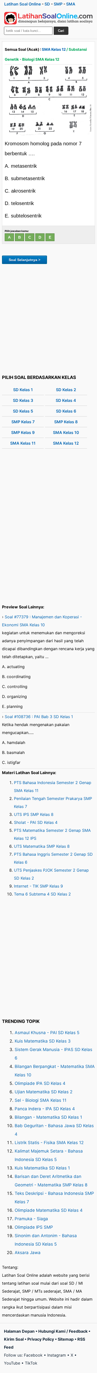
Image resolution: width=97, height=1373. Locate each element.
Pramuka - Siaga (31, 1218)
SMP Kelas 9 (23, 432)
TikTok (31, 1363)
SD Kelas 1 (23, 389)
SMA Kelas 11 (23, 443)
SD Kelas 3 (23, 400)
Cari (61, 31)
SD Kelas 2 (66, 389)
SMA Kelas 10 (66, 432)
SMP (58, 3)
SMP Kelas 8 (66, 421)
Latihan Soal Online (22, 3)
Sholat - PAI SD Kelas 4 (35, 822)
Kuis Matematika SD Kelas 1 (42, 1167)
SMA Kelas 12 (54, 49)
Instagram (56, 1355)
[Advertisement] (48, 318)
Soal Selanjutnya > (24, 260)
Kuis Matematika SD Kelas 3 (43, 1041)
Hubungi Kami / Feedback (63, 1331)
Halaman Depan (19, 1331)
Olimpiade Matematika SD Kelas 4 (49, 1210)
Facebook (33, 1355)
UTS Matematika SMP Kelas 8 (42, 846)
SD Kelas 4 (66, 400)
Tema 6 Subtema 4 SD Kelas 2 (42, 894)
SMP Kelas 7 (23, 421)
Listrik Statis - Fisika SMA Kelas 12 (49, 1142)
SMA (70, 3)
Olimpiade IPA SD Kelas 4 (40, 1083)
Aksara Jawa (28, 1252)
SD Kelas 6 (66, 411)
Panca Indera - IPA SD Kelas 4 (45, 1108)
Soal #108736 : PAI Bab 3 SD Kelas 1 (39, 716)
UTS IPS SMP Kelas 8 (33, 814)
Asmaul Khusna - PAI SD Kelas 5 (47, 1032)
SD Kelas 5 (23, 411)
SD (47, 3)
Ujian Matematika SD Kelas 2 (43, 1091)
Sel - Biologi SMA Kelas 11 (40, 1100)
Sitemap (66, 1339)
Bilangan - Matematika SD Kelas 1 (48, 1117)
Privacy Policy (40, 1339)
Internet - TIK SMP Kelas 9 (38, 886)
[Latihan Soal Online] (48, 18)
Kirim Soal (14, 1339)
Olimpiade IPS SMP (34, 1227)
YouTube (12, 1363)
